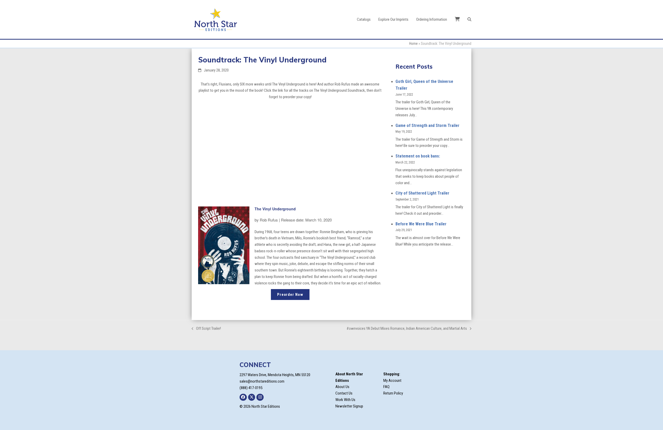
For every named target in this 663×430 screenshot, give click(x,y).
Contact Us (343, 393)
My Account (392, 380)
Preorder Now (290, 294)
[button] (469, 19)
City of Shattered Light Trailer (422, 193)
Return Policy (393, 393)
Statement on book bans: (417, 156)
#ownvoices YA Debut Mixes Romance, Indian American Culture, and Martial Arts (407, 329)
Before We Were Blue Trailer (420, 223)
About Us (342, 386)
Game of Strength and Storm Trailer (427, 125)
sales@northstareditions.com (262, 381)
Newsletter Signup (349, 406)
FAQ (386, 386)
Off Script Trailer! (206, 329)
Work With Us (345, 399)
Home (413, 43)
